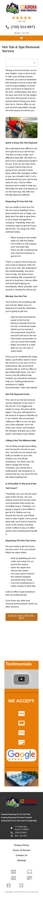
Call (22, 387)
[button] (21, 38)
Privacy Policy (21, 845)
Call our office (22, 104)
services (15, 607)
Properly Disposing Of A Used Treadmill (16, 817)
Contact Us (21, 855)
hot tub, (19, 515)
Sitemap (21, 860)
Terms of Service (21, 850)
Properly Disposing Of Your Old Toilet (15, 814)
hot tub (31, 151)
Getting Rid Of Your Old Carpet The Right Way (19, 821)
